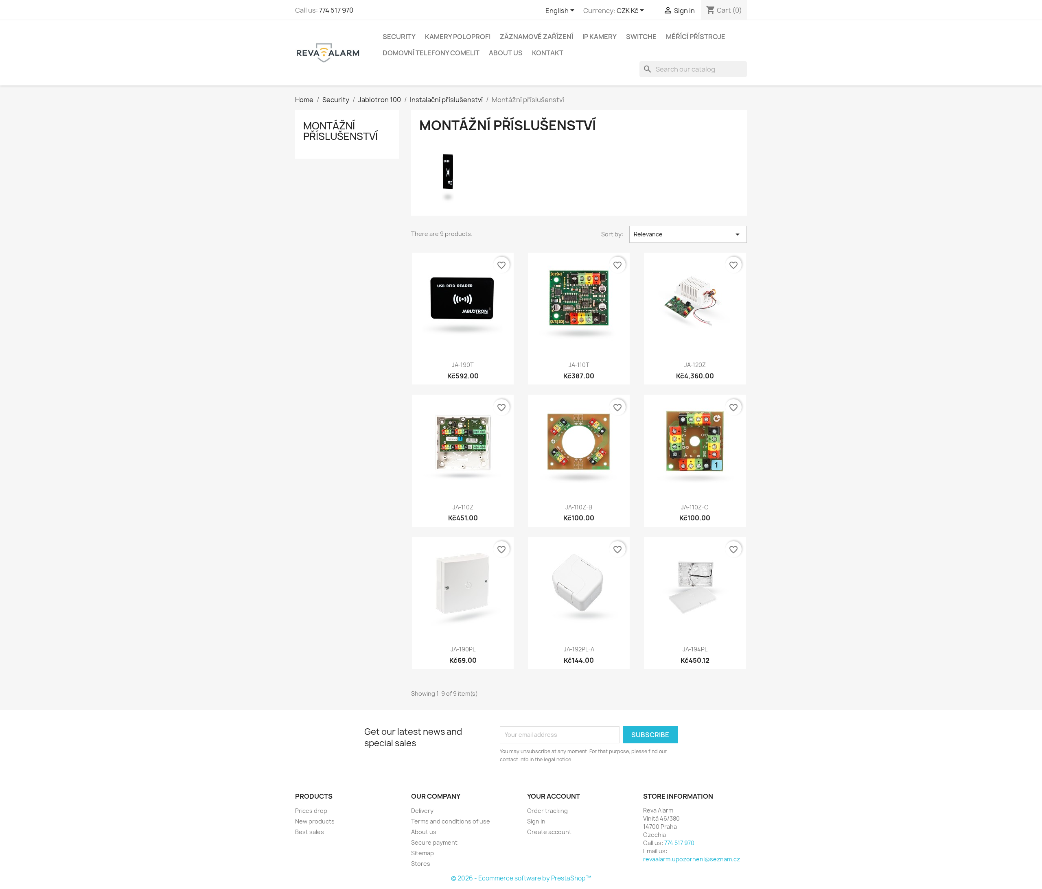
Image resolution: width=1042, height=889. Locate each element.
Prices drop (311, 811)
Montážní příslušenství (340, 131)
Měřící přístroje (695, 36)
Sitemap (422, 853)
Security (399, 36)
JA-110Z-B (578, 507)
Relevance (688, 234)
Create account (549, 832)
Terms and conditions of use (450, 821)
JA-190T (463, 365)
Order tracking (547, 811)
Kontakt (547, 52)
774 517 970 (336, 10)
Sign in (536, 821)
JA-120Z (695, 365)
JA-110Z (463, 507)
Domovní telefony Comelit (431, 52)
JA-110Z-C (695, 507)
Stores (420, 863)
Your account (553, 796)
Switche (641, 36)
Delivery (422, 811)
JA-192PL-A (579, 649)
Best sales (309, 832)
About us (506, 52)
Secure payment (434, 842)
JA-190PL (463, 649)
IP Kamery (599, 36)
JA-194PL (695, 649)
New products (315, 821)
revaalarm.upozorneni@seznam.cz (691, 859)
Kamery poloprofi (457, 36)
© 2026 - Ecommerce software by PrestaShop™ (521, 878)
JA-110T (579, 365)
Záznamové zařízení (536, 36)
